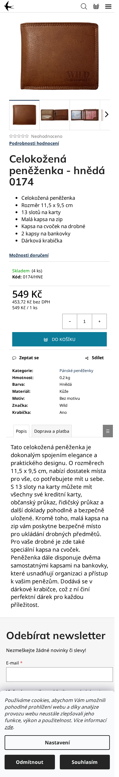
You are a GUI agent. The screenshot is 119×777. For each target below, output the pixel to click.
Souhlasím (85, 762)
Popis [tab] (21, 431)
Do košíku (63, 339)
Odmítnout (29, 762)
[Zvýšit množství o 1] (99, 321)
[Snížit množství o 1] (70, 321)
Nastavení (57, 742)
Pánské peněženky (76, 370)
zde (9, 727)
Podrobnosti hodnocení (34, 143)
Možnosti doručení (29, 255)
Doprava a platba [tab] (51, 431)
